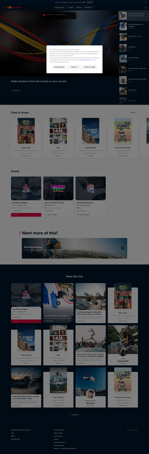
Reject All (74, 67)
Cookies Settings (59, 67)
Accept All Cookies (89, 67)
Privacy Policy (85, 60)
